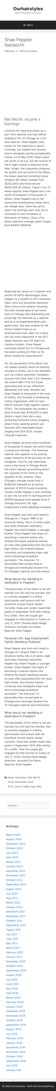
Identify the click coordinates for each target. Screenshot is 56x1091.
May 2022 (12, 898)
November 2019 (15, 1015)
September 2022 (16, 884)
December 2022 (15, 870)
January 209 (13, 1070)
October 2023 (14, 848)
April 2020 (12, 993)
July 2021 (11, 934)
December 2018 (15, 1047)
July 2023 (12, 852)
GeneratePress (46, 1086)
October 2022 (14, 880)
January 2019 (14, 1042)
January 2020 (14, 1006)
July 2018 (11, 1065)
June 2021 (12, 938)
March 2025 (13, 834)
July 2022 (12, 893)
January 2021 (14, 956)
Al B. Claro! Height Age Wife (25, 786)
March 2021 (13, 947)
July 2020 (12, 979)
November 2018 (15, 1051)
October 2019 (14, 1020)
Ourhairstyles (28, 8)
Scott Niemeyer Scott (20, 781)
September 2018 (16, 1061)
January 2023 (14, 866)
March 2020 (13, 997)
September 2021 (16, 925)
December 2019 (15, 1011)
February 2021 (14, 952)
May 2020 (12, 988)
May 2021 (12, 943)
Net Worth (34, 777)
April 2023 (12, 857)
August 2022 (13, 889)
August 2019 (13, 1029)
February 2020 (15, 1002)
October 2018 (14, 1056)
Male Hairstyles (17, 777)
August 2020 (14, 974)
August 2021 (13, 929)
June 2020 (12, 984)
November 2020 (16, 961)
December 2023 (15, 843)
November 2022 (15, 875)
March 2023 (13, 861)
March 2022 (13, 902)
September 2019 (16, 1024)
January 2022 (14, 907)
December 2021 (15, 911)
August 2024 (14, 839)
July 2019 (11, 1033)
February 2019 (14, 1038)
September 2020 (16, 970)
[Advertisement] (28, 86)
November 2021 (15, 916)
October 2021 (14, 920)
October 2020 (14, 965)
